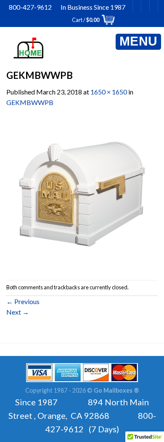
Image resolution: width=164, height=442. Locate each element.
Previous (23, 301)
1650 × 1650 (108, 92)
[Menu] (138, 42)
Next (17, 312)
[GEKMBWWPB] (82, 193)
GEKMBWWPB (29, 102)
